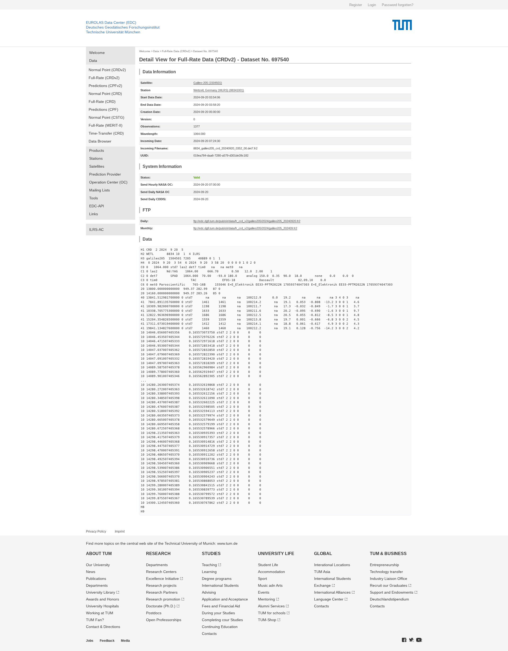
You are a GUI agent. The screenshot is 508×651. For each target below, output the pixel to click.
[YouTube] (419, 640)
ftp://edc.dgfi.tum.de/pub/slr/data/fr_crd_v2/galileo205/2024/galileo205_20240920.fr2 (246, 221)
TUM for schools (271, 613)
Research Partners (162, 592)
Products (96, 150)
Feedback (107, 641)
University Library (100, 592)
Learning (209, 572)
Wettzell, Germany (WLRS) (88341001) (218, 90)
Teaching (209, 565)
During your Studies (218, 613)
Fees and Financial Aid (221, 606)
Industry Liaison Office (388, 578)
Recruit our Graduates (388, 585)
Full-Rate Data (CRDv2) (176, 51)
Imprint (120, 531)
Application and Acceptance (225, 599)
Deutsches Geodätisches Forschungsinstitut (123, 27)
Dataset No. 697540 (205, 51)
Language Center (328, 599)
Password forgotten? (397, 5)
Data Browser (100, 141)
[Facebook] (404, 640)
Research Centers (161, 572)
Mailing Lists (99, 190)
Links (93, 214)
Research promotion (163, 599)
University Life (276, 553)
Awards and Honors (102, 599)
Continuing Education (220, 627)
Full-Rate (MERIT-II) (106, 125)
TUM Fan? (95, 620)
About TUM (99, 553)
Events (263, 592)
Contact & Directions (103, 627)
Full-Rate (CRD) (102, 101)
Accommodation (271, 572)
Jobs (89, 641)
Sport (262, 578)
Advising (209, 592)
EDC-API (96, 206)
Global (323, 553)
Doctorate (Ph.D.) (160, 606)
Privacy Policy (96, 531)
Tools (93, 198)
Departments (97, 585)
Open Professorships (163, 620)
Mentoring (266, 599)
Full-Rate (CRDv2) (104, 78)
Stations (96, 158)
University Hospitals (102, 606)
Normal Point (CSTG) (106, 117)
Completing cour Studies (222, 620)
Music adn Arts (270, 585)
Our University (98, 565)
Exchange (322, 585)
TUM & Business (388, 553)
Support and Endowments (391, 592)
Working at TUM (99, 613)
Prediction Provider (105, 174)
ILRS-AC (96, 229)
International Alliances (332, 592)
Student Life (268, 565)
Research (158, 553)
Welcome (97, 53)
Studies (211, 553)
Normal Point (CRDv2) (107, 70)
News (90, 572)
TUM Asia (322, 572)
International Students (220, 585)
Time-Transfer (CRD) (106, 133)
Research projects (161, 585)
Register (355, 5)
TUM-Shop (267, 620)
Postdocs (153, 613)
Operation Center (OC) (108, 182)
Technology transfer (386, 572)
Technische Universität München (113, 32)
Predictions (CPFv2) (105, 86)
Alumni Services (271, 606)
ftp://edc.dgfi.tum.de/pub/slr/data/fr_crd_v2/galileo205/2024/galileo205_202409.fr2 (245, 228)
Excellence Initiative (162, 578)
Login (372, 5)
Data (93, 60)
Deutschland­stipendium (389, 599)
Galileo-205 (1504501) (207, 82)
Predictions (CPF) (103, 109)
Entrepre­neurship (384, 565)
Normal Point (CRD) (105, 93)
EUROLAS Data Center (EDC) (111, 22)
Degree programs (217, 578)
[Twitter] (411, 640)
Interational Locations (332, 565)
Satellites (96, 166)
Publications (96, 578)
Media (125, 641)
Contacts (209, 633)
